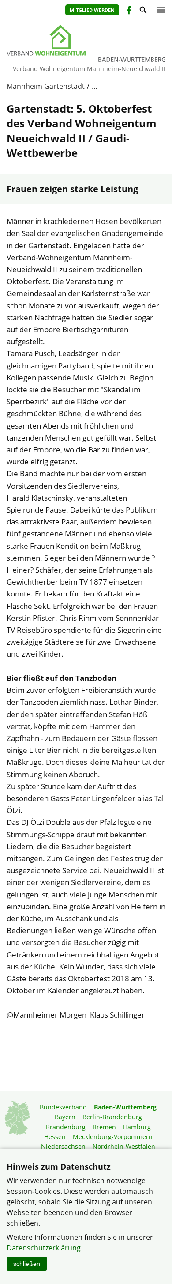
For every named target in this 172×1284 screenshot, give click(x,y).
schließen (26, 1263)
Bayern (65, 1117)
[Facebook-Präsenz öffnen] (128, 11)
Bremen (104, 1127)
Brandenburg (66, 1127)
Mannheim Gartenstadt (46, 86)
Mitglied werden (92, 10)
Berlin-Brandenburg (112, 1117)
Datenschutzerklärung (44, 1248)
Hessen (55, 1136)
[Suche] (142, 11)
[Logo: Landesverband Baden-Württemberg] (86, 40)
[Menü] (159, 10)
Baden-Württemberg (125, 1107)
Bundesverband (63, 1107)
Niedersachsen (63, 1146)
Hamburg (137, 1127)
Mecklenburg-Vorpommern (113, 1136)
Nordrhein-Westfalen (124, 1146)
